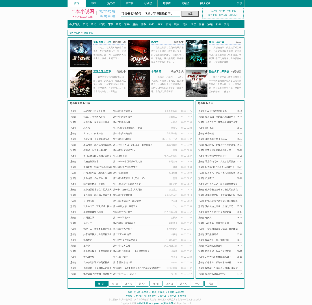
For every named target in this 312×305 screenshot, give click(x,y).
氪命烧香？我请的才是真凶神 (97, 273)
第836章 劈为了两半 (122, 212)
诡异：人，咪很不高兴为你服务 (220, 172)
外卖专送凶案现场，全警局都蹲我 (221, 189)
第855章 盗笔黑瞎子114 (124, 150)
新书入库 (223, 15)
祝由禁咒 (87, 240)
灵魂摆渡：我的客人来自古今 (97, 195)
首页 (76, 3)
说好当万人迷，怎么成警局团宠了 (221, 184)
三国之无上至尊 (102, 71)
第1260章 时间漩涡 (122, 139)
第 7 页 (183, 283)
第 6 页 (169, 283)
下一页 (197, 283)
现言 (176, 24)
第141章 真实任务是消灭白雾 (127, 184)
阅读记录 (205, 3)
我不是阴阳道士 (212, 234)
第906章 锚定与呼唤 (122, 195)
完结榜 (185, 3)
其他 (226, 24)
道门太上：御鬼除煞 (93, 133)
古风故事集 (88, 257)
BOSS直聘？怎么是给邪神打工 (220, 167)
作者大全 (151, 296)
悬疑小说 (88, 32)
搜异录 (86, 245)
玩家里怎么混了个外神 (94, 111)
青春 (201, 24)
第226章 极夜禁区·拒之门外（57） (129, 178)
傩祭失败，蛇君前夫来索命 (96, 122)
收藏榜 (148, 3)
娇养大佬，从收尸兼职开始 (218, 251)
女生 (218, 24)
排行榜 (142, 296)
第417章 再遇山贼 (121, 122)
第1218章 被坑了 (121, 156)
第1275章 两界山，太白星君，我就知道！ (133, 144)
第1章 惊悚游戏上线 (122, 262)
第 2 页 (115, 283)
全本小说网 (82, 11)
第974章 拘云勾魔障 (122, 133)
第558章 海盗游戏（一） (124, 111)
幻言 (185, 24)
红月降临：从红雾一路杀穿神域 (220, 144)
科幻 (152, 24)
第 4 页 (142, 283)
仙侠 (193, 24)
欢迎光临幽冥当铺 (213, 245)
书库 (93, 3)
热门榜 (111, 3)
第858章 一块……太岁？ (124, 273)
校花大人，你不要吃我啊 (217, 240)
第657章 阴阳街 (120, 172)
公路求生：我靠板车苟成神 (218, 262)
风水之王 (156, 42)
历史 (118, 24)
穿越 (210, 24)
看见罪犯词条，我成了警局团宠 (220, 161)
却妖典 (208, 217)
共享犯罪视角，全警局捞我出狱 (220, 195)
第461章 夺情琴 (120, 257)
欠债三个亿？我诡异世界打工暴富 (221, 122)
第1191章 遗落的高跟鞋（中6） (128, 128)
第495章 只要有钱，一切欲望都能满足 (131, 251)
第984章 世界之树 (121, 245)
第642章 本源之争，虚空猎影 (127, 201)
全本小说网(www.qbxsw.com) (150, 303)
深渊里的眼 (88, 217)
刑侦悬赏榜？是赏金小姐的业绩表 (221, 201)
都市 (110, 24)
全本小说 (172, 296)
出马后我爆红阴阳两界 (216, 111)
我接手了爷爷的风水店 (94, 116)
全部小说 (233, 15)
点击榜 (137, 292)
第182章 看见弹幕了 (122, 229)
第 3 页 (128, 283)
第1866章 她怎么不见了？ (125, 206)
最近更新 (212, 15)
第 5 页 (156, 283)
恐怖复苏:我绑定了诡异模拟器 (97, 167)
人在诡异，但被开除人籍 (95, 178)
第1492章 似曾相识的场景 (125, 240)
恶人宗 (86, 128)
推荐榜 (129, 3)
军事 (127, 24)
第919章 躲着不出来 (122, 116)
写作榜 (222, 11)
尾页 (211, 283)
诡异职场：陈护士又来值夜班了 (220, 116)
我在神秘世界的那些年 (216, 156)
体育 (160, 24)
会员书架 (182, 296)
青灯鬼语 (209, 128)
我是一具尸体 (216, 42)
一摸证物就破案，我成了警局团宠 (221, 229)
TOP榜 (214, 11)
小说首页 (74, 24)
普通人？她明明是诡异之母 (218, 212)
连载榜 (167, 3)
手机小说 (231, 11)
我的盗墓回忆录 (91, 161)
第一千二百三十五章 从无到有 (127, 189)
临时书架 (180, 292)
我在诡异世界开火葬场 (94, 184)
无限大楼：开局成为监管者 (96, 139)
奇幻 (93, 24)
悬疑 (135, 24)
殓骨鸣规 (209, 133)
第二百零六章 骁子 (122, 234)
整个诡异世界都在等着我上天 (97, 189)
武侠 (102, 24)
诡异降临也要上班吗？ (216, 273)
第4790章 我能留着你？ (124, 223)
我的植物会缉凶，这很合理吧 (219, 206)
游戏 (143, 24)
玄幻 (85, 24)
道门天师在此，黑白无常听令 (97, 156)
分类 (136, 296)
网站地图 (168, 303)
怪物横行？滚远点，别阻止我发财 (221, 268)
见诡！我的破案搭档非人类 (218, 150)
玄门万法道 (88, 201)
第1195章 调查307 (121, 217)
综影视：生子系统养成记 (95, 150)
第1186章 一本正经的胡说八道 (127, 161)
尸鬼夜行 (209, 178)
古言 (168, 24)
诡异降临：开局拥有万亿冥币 (97, 268)
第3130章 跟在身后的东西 (125, 167)
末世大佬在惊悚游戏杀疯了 (218, 257)
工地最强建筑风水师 (93, 212)
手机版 (129, 296)
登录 (239, 3)
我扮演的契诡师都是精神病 (96, 262)
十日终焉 (156, 71)
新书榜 (160, 292)
